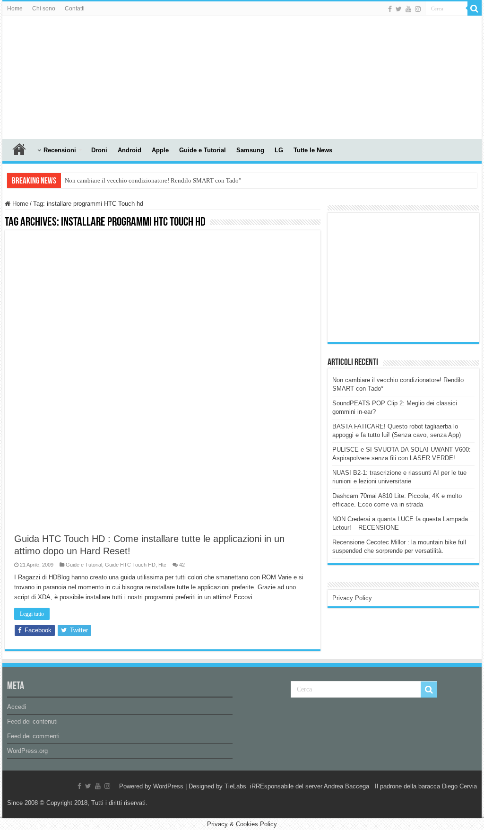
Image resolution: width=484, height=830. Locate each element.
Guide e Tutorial (202, 150)
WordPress (168, 786)
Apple (160, 150)
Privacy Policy (352, 598)
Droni (99, 150)
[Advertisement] (403, 277)
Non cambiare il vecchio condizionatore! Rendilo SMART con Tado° (153, 180)
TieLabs (235, 786)
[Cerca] (474, 8)
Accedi (16, 706)
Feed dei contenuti (32, 721)
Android (129, 150)
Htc (162, 565)
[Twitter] (399, 9)
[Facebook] (390, 9)
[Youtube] (408, 9)
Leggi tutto (32, 614)
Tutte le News (313, 150)
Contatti (75, 8)
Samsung (250, 150)
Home (15, 8)
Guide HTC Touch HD (130, 565)
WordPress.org (27, 750)
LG (279, 150)
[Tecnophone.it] (54, 75)
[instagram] (418, 9)
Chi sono (43, 8)
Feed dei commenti (33, 736)
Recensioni (59, 150)
